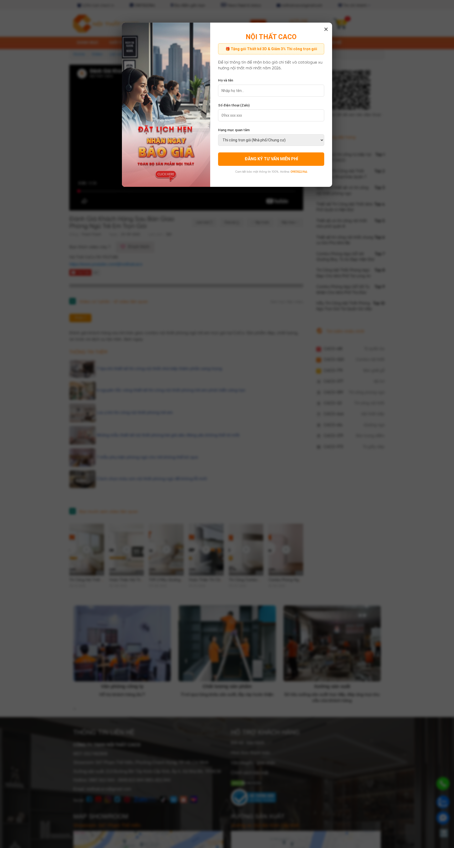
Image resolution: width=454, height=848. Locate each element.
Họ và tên (225, 80)
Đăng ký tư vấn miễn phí (271, 158)
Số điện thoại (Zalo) (234, 105)
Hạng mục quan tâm (234, 130)
